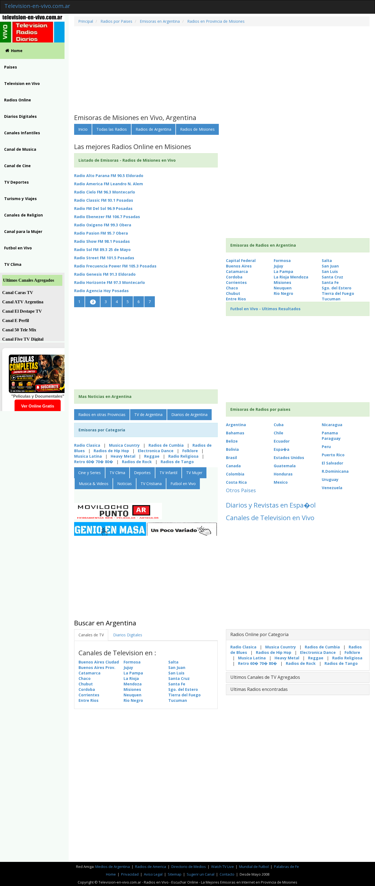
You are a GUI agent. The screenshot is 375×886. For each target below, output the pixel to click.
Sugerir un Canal (200, 874)
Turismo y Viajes (20, 198)
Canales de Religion (23, 215)
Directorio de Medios (189, 866)
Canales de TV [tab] (91, 634)
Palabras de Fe (286, 866)
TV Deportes (16, 182)
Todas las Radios (111, 129)
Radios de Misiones (197, 129)
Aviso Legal (153, 874)
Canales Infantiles (22, 132)
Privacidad (130, 874)
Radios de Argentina (153, 129)
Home (17, 50)
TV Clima (12, 264)
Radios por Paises (115, 21)
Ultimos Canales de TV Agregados (265, 677)
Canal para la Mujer (23, 231)
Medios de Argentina (113, 866)
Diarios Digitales (20, 116)
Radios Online (17, 99)
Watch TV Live (223, 866)
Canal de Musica (20, 149)
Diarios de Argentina (189, 414)
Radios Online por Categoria (259, 634)
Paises (10, 67)
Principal (85, 21)
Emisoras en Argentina (159, 21)
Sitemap (174, 874)
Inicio (83, 129)
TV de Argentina (148, 414)
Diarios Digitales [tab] (127, 634)
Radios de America (151, 866)
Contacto (227, 874)
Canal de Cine (17, 165)
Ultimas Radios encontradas (259, 689)
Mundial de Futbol (254, 866)
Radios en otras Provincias (101, 414)
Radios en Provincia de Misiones (215, 21)
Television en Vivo (22, 83)
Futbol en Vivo (18, 247)
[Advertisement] (222, 70)
